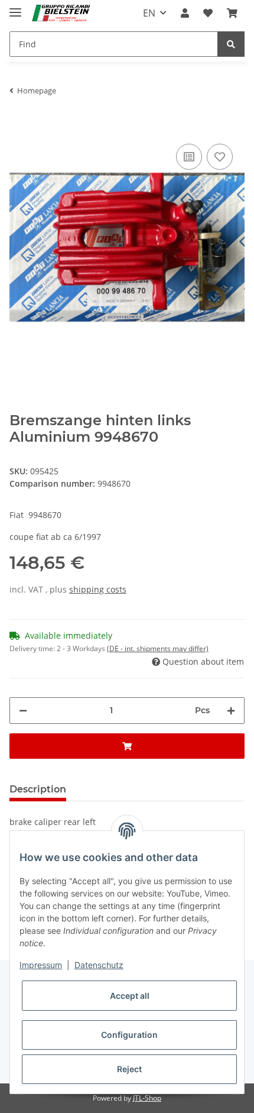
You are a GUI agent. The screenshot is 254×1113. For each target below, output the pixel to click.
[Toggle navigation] (15, 7)
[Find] (231, 44)
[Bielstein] (63, 13)
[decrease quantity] (23, 710)
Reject (129, 1069)
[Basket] (232, 13)
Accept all (129, 996)
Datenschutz (98, 965)
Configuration (129, 1035)
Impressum (40, 965)
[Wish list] (208, 13)
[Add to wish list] (220, 157)
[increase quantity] (231, 710)
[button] (185, 13)
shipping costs (97, 589)
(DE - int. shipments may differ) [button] (158, 648)
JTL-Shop (147, 1098)
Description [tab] (37, 789)
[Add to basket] (18, 123)
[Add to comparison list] (189, 157)
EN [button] (149, 13)
